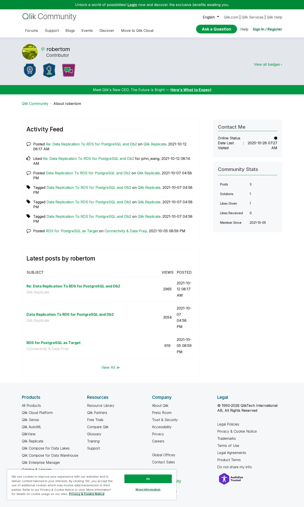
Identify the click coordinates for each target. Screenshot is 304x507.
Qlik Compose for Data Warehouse (50, 455)
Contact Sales (163, 462)
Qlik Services (252, 17)
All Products (31, 405)
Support (93, 448)
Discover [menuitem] (106, 30)
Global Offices (163, 455)
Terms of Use (228, 445)
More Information (148, 489)
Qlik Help (274, 17)
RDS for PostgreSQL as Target (72, 231)
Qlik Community (35, 103)
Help (244, 29)
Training (93, 441)
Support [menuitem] (52, 30)
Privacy (158, 434)
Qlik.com (231, 17)
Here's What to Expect (190, 90)
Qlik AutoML (31, 427)
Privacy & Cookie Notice (237, 431)
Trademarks (226, 438)
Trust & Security (165, 419)
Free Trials (95, 419)
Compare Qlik (98, 427)
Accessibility (162, 427)
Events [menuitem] (87, 30)
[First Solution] (49, 70)
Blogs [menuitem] (70, 30)
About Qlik (160, 405)
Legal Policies (228, 424)
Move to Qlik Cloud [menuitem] (137, 30)
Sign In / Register (267, 29)
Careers (158, 441)
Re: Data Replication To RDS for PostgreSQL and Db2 (91, 144)
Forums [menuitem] (31, 30)
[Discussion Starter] (69, 70)
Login (132, 4)
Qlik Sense (30, 419)
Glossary (94, 434)
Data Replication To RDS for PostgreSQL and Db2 (88, 173)
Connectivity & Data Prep (126, 231)
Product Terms (229, 460)
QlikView (29, 434)
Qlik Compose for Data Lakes (46, 448)
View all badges (267, 64)
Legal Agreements (231, 452)
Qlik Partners (97, 412)
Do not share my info (235, 467)
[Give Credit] (30, 70)
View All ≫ (110, 367)
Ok (148, 479)
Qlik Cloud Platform (37, 412)
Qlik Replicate (155, 144)
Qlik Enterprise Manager (41, 462)
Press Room (162, 412)
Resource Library (100, 405)
